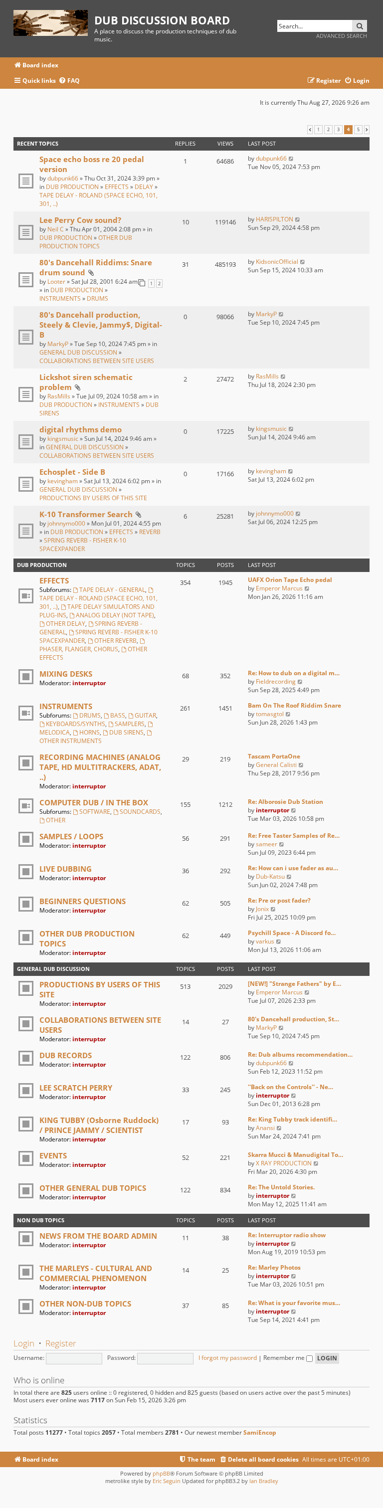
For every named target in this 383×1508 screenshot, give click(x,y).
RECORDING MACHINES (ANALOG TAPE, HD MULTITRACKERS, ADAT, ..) (100, 767)
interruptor (89, 683)
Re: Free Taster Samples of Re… (294, 835)
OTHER (55, 820)
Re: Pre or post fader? (279, 900)
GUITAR (145, 715)
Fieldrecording (276, 681)
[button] (310, 129)
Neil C (55, 229)
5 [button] (358, 130)
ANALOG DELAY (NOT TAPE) (115, 615)
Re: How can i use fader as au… (293, 868)
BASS (117, 715)
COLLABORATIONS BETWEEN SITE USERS (96, 361)
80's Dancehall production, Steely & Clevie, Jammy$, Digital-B (100, 325)
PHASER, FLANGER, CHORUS (78, 649)
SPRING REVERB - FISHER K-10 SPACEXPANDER (82, 544)
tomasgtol (270, 714)
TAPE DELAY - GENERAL (112, 589)
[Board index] (53, 21)
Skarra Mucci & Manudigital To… (295, 1154)
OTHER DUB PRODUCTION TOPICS (85, 241)
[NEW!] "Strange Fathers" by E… (294, 983)
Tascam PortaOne (274, 756)
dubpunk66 (62, 178)
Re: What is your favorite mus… (294, 1303)
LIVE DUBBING (65, 869)
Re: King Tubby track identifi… (292, 1119)
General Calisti (276, 764)
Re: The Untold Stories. (281, 1187)
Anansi (265, 1128)
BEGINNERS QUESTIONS (82, 901)
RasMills (58, 396)
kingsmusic (62, 438)
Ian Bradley (263, 1481)
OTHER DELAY (65, 623)
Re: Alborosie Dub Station (285, 801)
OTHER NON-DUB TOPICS (85, 1304)
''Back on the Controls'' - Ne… (290, 1087)
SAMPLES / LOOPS (71, 836)
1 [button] (318, 130)
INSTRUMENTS (60, 298)
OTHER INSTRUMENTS (70, 741)
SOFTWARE (94, 811)
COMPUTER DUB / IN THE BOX (93, 802)
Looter (56, 281)
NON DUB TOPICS (40, 1220)
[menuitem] (69, 81)
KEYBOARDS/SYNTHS (75, 724)
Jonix (262, 909)
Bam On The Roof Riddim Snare (294, 705)
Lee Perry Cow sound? (80, 220)
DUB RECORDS (65, 1055)
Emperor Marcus (279, 588)
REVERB (150, 532)
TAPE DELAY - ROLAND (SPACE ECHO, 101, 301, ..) (98, 602)
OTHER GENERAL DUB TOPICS (92, 1188)
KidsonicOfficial (277, 261)
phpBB (161, 1473)
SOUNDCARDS (140, 811)
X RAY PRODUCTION (284, 1163)
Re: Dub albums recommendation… (300, 1054)
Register (60, 1343)
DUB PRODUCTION (72, 187)
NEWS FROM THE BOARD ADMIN (98, 1236)
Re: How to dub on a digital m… (294, 673)
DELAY (144, 187)
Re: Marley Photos (274, 1267)
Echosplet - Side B (72, 472)
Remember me (284, 1357)
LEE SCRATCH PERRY (75, 1088)
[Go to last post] (291, 158)
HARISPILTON (274, 219)
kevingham (62, 481)
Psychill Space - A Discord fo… (292, 933)
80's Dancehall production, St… (293, 1019)
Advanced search (341, 35)
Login (23, 1343)
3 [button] (338, 130)
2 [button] (328, 130)
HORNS (89, 732)
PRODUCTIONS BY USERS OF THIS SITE (93, 498)
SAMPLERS (130, 724)
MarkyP (57, 344)
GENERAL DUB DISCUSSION (78, 352)
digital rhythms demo (80, 429)
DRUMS (97, 298)
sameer (266, 844)
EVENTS (53, 1155)
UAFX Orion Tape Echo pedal (290, 579)
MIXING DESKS (65, 674)
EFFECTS (117, 187)
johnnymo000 (66, 523)
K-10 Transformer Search (86, 514)
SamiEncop (259, 1433)
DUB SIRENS (126, 732)
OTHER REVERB (115, 640)
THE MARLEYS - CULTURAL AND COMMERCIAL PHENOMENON (95, 1273)
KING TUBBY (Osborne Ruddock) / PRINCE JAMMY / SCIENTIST (99, 1125)
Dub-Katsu (270, 876)
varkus (265, 941)
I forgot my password (227, 1357)
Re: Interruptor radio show (287, 1235)
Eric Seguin (167, 1481)
